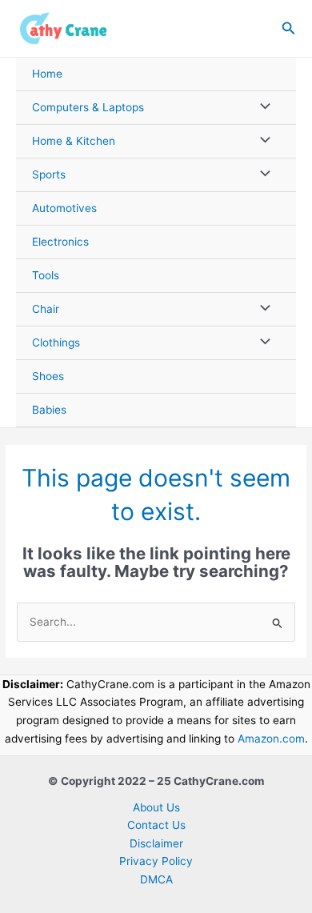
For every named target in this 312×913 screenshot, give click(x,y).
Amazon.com (271, 738)
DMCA (156, 879)
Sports (49, 174)
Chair (45, 308)
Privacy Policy (156, 861)
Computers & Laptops (88, 107)
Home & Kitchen (73, 140)
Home (47, 73)
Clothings (56, 342)
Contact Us (156, 825)
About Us (156, 807)
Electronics (60, 241)
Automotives (64, 208)
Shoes (48, 376)
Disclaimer (156, 843)
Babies (49, 409)
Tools (45, 275)
